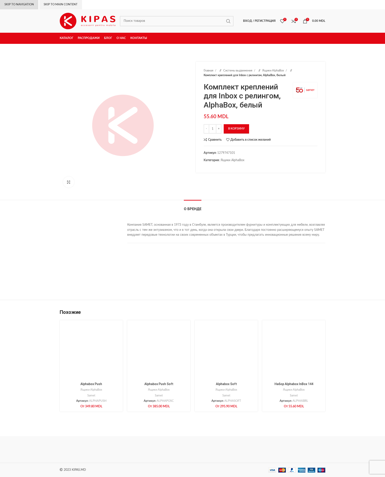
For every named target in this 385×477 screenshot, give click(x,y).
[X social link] (210, 167)
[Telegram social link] (228, 167)
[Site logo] (87, 20)
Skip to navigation (19, 4)
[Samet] (155, 449)
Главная (209, 70)
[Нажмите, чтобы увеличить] (68, 182)
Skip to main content (61, 4)
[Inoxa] (192, 449)
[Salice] (230, 449)
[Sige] (306, 449)
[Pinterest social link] (214, 167)
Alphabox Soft (226, 384)
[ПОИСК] (228, 21)
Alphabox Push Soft (158, 384)
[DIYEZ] (79, 449)
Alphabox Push (91, 384)
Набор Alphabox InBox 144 (293, 384)
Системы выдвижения (238, 70)
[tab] (192, 206)
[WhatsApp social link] (223, 167)
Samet (91, 395)
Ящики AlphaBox (273, 70)
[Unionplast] (268, 449)
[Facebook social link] (206, 167)
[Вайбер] (232, 167)
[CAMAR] (116, 449)
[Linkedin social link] (219, 167)
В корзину (236, 128)
